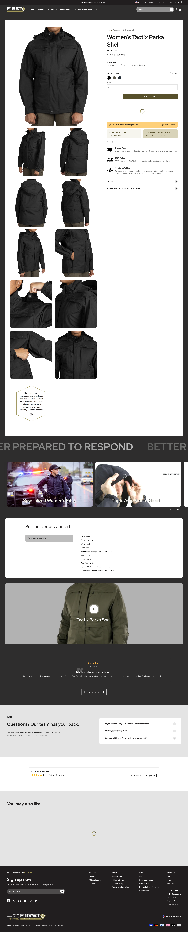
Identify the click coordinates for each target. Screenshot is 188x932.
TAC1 (169, 876)
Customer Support (161, 2)
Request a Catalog (146, 880)
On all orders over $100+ (94, 2)
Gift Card (170, 883)
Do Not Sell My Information (149, 887)
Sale (98, 10)
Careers (92, 883)
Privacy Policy (52, 925)
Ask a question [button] (149, 775)
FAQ (169, 887)
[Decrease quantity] (110, 96)
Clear (166, 9)
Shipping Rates (118, 880)
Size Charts (171, 897)
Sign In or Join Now (168, 124)
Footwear (52, 10)
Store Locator (148, 2)
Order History (117, 876)
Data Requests (144, 890)
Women (41, 10)
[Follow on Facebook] (8, 900)
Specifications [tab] (38, 538)
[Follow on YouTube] (25, 900)
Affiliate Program (95, 880)
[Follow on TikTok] (30, 900)
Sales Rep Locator (174, 894)
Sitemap (60, 925)
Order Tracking (175, 2)
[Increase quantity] (120, 96)
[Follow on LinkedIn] (36, 900)
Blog (169, 880)
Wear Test (171, 901)
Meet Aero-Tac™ (173, 904)
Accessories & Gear (83, 10)
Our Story (92, 876)
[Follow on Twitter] (14, 900)
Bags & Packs (65, 10)
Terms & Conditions (41, 925)
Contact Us (143, 876)
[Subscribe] (62, 892)
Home (109, 30)
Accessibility (144, 883)
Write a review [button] (136, 775)
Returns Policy (117, 883)
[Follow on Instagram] (19, 900)
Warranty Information (120, 887)
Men (32, 10)
